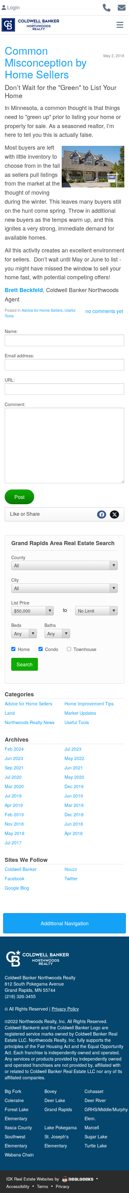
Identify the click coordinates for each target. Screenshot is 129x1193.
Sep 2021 (14, 767)
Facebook (14, 878)
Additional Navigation (65, 923)
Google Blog (17, 888)
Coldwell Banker (21, 869)
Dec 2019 (74, 786)
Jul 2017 (13, 842)
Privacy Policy (65, 1009)
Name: (11, 331)
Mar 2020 (14, 786)
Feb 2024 (14, 749)
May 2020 (74, 777)
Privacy (63, 1186)
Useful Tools (76, 722)
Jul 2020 (13, 777)
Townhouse (85, 649)
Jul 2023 (72, 749)
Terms (42, 1186)
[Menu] (119, 24)
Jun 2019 (73, 796)
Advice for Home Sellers (42, 310)
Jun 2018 (73, 824)
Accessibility (17, 1186)
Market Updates (80, 713)
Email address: (19, 355)
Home (24, 649)
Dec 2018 (74, 814)
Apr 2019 (14, 805)
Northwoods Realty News (29, 722)
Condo (51, 649)
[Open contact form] (122, 6)
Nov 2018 (14, 824)
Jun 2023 (14, 758)
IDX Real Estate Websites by (33, 1179)
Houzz (70, 869)
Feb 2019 (14, 814)
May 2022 (74, 758)
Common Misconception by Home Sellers (46, 62)
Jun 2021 (73, 767)
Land (10, 713)
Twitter (71, 878)
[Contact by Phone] (107, 6)
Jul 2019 (13, 796)
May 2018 (14, 833)
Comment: (15, 404)
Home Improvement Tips (89, 703)
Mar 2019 (74, 805)
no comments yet (104, 311)
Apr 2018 (73, 833)
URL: (10, 380)
